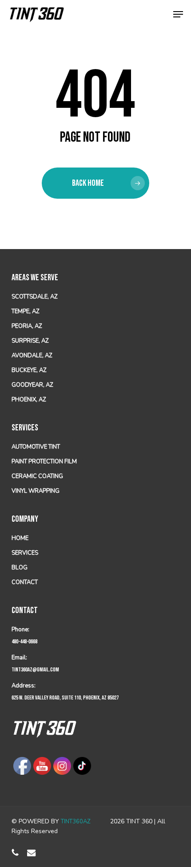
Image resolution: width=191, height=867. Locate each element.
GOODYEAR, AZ (32, 385)
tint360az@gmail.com (35, 669)
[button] (178, 14)
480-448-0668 (24, 641)
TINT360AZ (76, 822)
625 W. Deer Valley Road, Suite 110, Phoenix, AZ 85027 (65, 697)
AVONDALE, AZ (32, 356)
